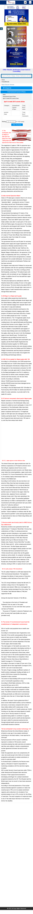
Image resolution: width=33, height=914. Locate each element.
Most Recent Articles (8, 84)
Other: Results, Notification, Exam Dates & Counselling (16, 70)
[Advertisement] (16, 441)
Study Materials (5, 81)
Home (3, 79)
